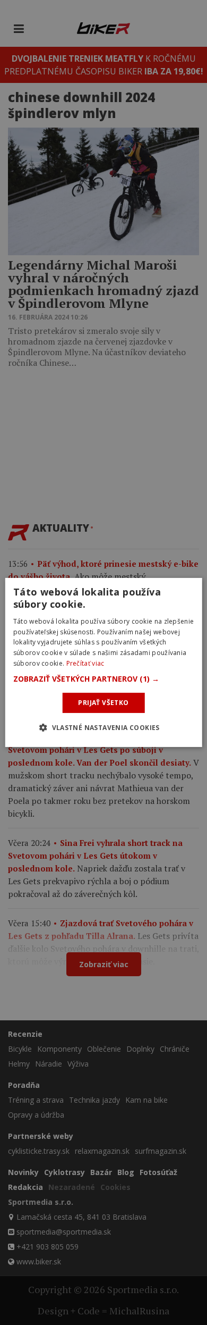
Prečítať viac (85, 663)
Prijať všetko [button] (103, 702)
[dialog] (103, 662)
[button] (103, 679)
